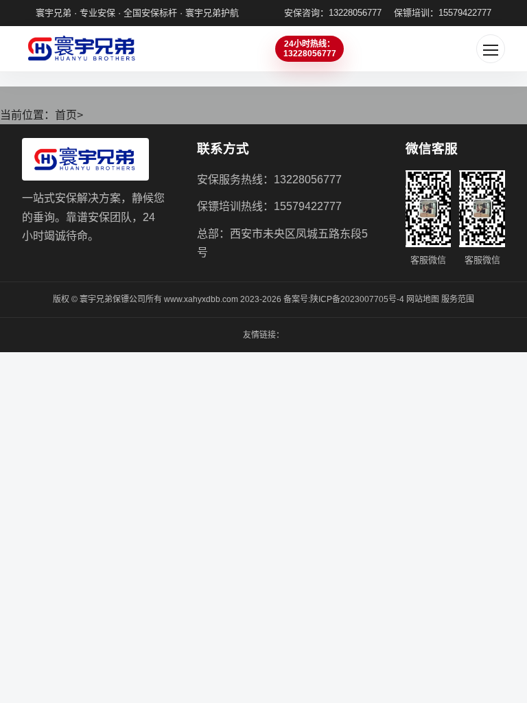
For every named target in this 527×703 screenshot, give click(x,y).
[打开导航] (490, 48)
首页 (66, 115)
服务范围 (457, 299)
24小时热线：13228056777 (309, 48)
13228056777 (308, 179)
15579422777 (308, 206)
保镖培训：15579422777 (442, 13)
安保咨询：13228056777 (333, 13)
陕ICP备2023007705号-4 (357, 299)
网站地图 (422, 299)
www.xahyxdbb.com (201, 299)
